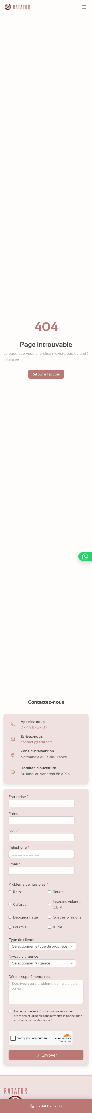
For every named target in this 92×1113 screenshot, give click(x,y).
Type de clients (21, 940)
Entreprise (18, 797)
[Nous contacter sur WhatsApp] (85, 556)
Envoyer (49, 1055)
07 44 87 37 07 (34, 727)
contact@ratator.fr (36, 742)
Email (14, 864)
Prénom (16, 813)
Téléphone (19, 847)
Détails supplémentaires (29, 977)
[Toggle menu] (84, 7)
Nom (14, 830)
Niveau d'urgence (23, 956)
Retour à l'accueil (46, 374)
